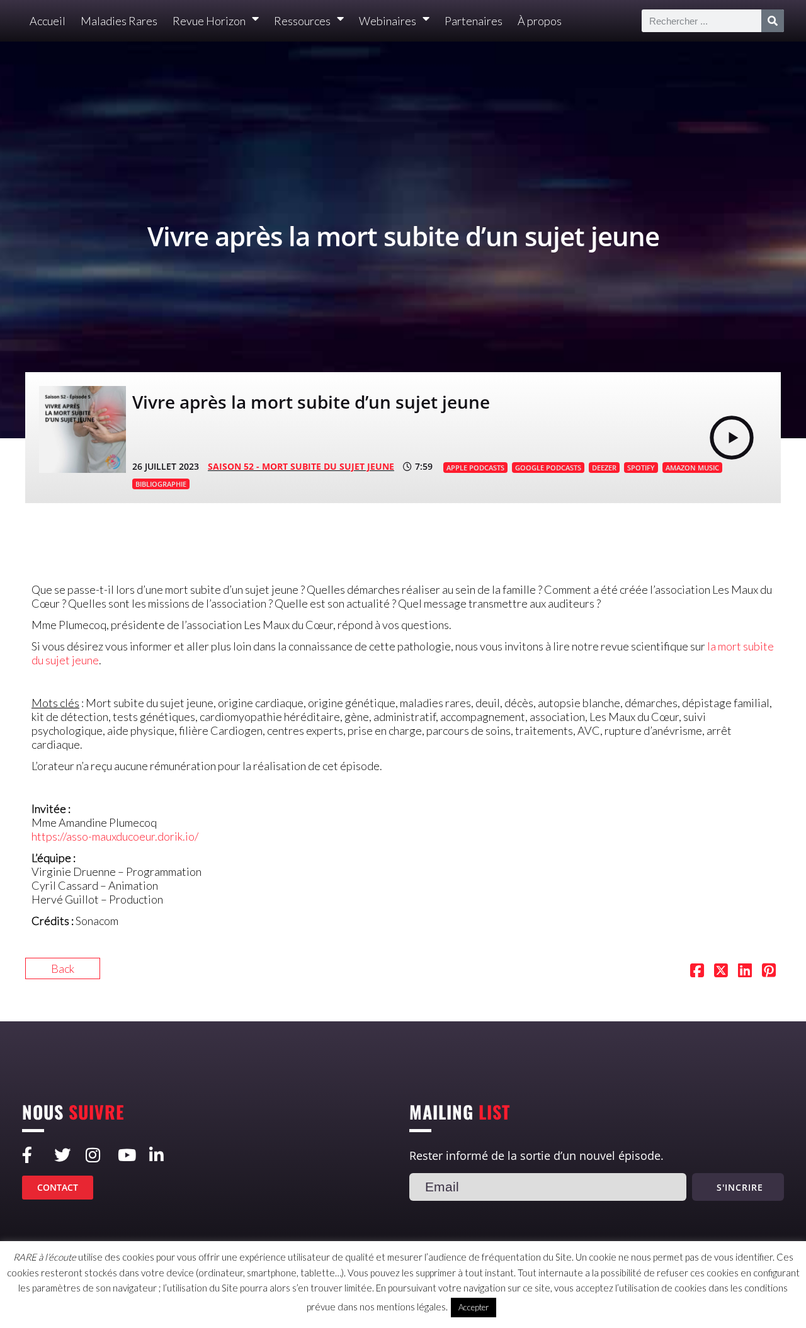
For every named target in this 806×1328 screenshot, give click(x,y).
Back (62, 968)
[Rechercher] (772, 20)
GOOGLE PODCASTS (548, 467)
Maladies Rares (119, 21)
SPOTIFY (641, 467)
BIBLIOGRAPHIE (160, 484)
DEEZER (604, 467)
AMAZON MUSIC (692, 467)
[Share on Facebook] (697, 972)
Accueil (47, 21)
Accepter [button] (473, 1307)
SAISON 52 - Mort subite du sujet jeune (301, 466)
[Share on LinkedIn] (745, 972)
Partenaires (473, 21)
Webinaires (387, 21)
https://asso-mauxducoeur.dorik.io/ (114, 836)
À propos (540, 21)
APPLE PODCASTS (475, 467)
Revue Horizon (209, 21)
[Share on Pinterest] (769, 972)
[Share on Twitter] (721, 972)
